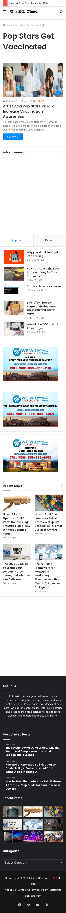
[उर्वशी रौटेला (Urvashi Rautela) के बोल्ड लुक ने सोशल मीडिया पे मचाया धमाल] (14, 308)
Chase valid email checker (44, 286)
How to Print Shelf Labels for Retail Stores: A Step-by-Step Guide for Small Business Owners (49, 522)
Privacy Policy (40, 889)
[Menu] (4, 13)
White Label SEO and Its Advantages (42, 326)
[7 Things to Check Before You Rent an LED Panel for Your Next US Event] (33, 836)
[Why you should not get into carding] (14, 257)
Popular (17, 240)
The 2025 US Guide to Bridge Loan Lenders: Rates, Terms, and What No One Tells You (16, 571)
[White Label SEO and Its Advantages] (14, 329)
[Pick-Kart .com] (23, 11)
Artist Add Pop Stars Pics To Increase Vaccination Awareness (28, 111)
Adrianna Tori (12, 101)
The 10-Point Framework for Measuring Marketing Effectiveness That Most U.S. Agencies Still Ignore (47, 575)
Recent (49, 240)
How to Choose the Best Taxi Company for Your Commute (43, 272)
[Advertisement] (33, 194)
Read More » (13, 136)
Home (9, 25)
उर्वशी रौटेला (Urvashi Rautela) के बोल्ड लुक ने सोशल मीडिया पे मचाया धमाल (41, 308)
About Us (10, 889)
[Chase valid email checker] (14, 291)
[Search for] (61, 13)
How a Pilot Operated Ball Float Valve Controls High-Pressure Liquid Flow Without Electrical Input (17, 523)
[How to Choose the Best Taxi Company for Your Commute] (14, 274)
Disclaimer (55, 889)
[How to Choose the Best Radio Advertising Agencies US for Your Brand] (53, 824)
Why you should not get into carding (42, 254)
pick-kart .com (33, 895)
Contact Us (24, 889)
